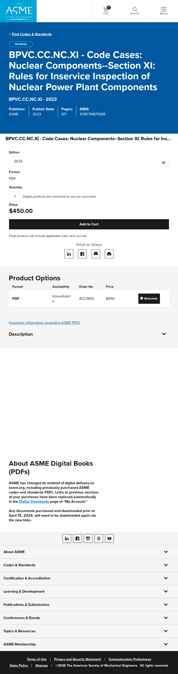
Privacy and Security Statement (77, 659)
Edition (14, 152)
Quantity (15, 187)
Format (14, 172)
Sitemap (41, 665)
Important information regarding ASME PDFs (44, 322)
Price (13, 205)
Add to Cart (89, 224)
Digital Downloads (34, 501)
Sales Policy (19, 665)
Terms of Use (37, 659)
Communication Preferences (130, 659)
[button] (89, 162)
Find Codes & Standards (32, 34)
